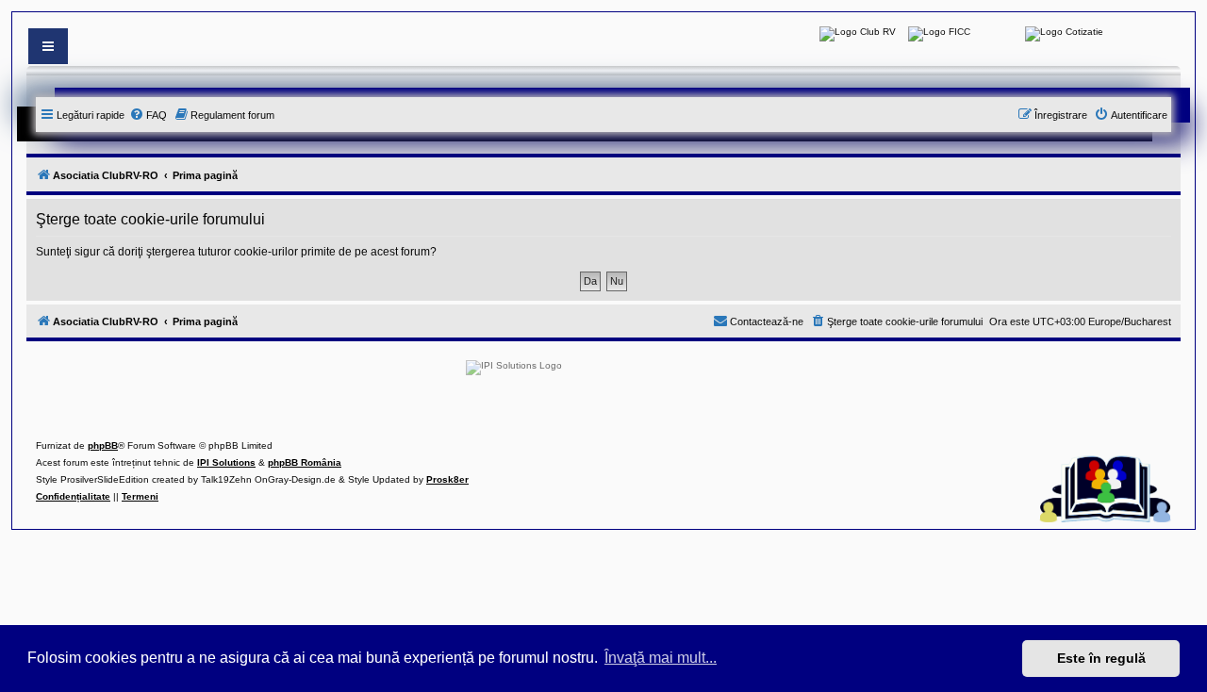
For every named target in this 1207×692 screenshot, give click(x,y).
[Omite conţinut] (48, 46)
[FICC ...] (939, 33)
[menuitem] (148, 115)
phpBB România (304, 462)
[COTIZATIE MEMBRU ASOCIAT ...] (1064, 33)
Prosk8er (447, 479)
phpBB (103, 445)
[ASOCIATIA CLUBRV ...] (857, 33)
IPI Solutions (226, 462)
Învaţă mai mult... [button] (660, 658)
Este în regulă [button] (1101, 658)
